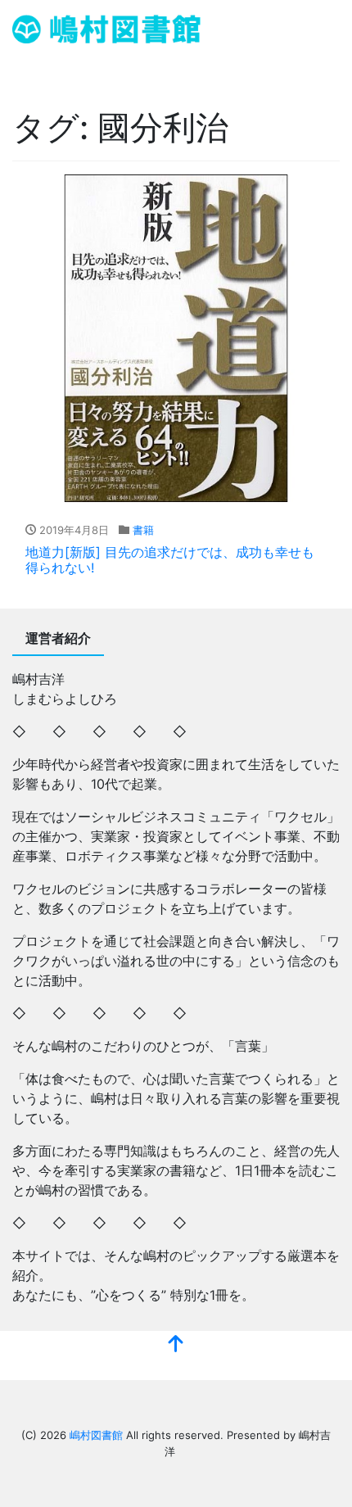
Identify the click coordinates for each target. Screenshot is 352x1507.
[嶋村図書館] (106, 27)
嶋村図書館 (96, 1434)
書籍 (143, 529)
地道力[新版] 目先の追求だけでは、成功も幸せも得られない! (169, 560)
